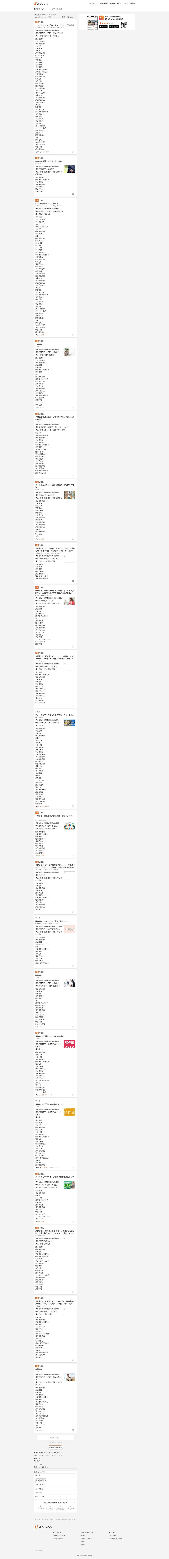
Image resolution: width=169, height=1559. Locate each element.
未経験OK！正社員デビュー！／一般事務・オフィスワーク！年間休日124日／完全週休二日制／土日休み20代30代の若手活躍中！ (55, 658)
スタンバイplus (112, 1535)
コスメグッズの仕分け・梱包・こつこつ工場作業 (54, 25)
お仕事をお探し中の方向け (60, 1535)
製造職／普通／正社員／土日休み (48, 161)
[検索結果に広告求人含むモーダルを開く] (40, 17)
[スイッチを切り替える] (49, 17)
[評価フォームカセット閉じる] (74, 1502)
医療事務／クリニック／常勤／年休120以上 (52, 921)
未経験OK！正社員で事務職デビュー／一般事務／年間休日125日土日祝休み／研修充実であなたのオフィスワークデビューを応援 (55, 867)
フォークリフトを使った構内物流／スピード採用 (54, 715)
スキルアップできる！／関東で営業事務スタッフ (54, 1177)
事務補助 (38, 975)
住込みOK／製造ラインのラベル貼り (49, 1036)
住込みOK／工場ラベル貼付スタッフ (49, 1104)
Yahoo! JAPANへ (39, 1551)
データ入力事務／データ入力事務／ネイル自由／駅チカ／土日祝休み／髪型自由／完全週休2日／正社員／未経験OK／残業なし (55, 593)
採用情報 (82, 1545)
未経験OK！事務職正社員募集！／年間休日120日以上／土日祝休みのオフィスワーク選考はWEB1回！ (54, 1233)
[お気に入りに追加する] (73, 152)
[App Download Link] (103, 27)
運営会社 (82, 1541)
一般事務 (38, 344)
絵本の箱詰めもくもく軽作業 (46, 204)
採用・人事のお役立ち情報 (115, 1538)
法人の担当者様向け (58, 1538)
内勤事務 (38, 1369)
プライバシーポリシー (86, 1538)
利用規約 (82, 1535)
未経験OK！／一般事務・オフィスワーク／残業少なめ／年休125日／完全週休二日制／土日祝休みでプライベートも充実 (55, 550)
